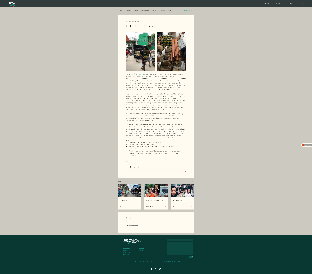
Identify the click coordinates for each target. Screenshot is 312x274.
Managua (155, 10)
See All (192, 181)
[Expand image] (140, 51)
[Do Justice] (129, 190)
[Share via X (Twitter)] (130, 167)
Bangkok (128, 10)
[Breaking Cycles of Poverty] (156, 190)
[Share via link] (138, 167)
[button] (177, 10)
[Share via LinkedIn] (134, 167)
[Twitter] (155, 269)
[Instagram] (159, 269)
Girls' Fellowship (178, 200)
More (169, 10)
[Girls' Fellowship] (182, 190)
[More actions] (185, 21)
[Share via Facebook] (126, 167)
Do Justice (123, 200)
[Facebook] (151, 269)
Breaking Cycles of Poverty (155, 200)
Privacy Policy (177, 262)
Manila (163, 10)
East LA (136, 10)
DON (140, 248)
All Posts (120, 10)
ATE (143, 248)
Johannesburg (145, 10)
